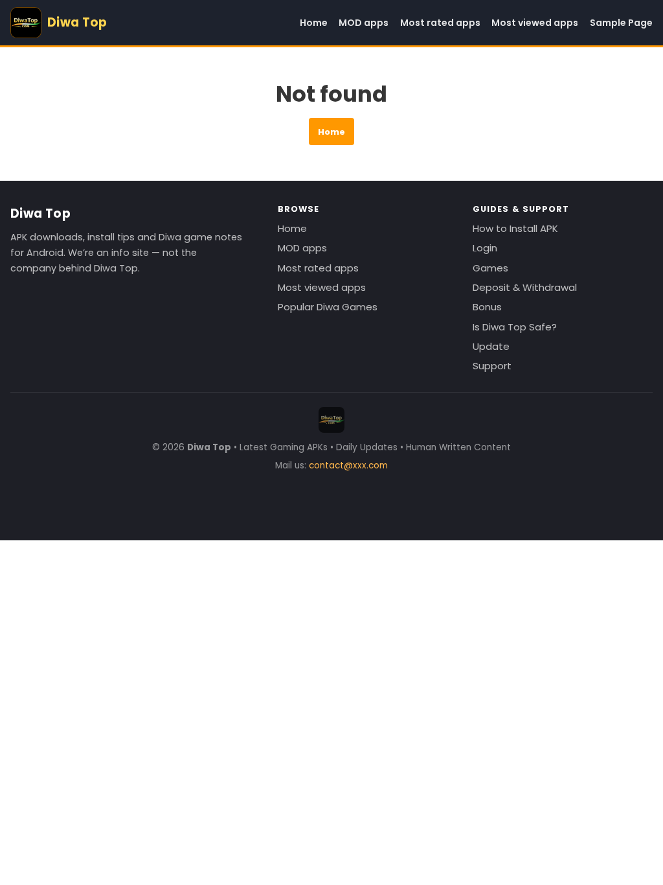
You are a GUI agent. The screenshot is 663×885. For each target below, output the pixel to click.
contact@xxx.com (348, 465)
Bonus (487, 307)
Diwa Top (40, 213)
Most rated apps (440, 22)
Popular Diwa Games (327, 307)
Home (314, 22)
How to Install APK (515, 228)
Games (490, 268)
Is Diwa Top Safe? (515, 327)
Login (485, 248)
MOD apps (363, 22)
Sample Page (621, 22)
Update (491, 346)
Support (492, 366)
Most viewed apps (534, 22)
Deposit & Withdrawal (525, 287)
